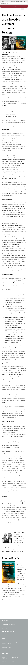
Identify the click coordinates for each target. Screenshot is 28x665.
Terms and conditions (16, 662)
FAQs (13, 661)
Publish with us (15, 657)
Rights (3, 662)
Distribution (4, 661)
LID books (4, 660)
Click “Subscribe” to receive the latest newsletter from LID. (14, 1)
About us (3, 657)
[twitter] (3, 631)
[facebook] (8, 631)
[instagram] (10, 631)
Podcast (13, 660)
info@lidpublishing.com (6, 647)
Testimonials (4, 658)
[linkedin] (5, 631)
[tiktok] (13, 631)
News (13, 658)
